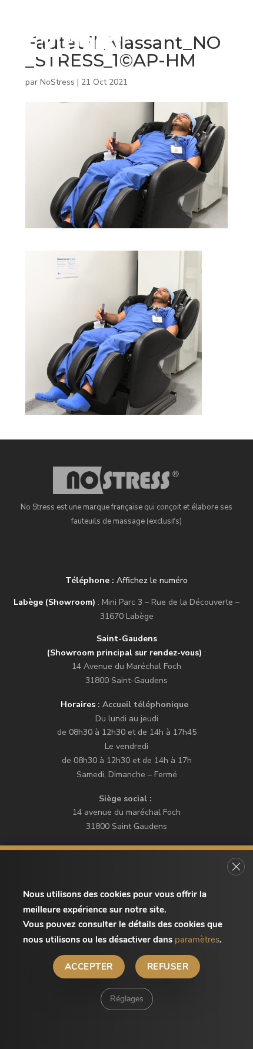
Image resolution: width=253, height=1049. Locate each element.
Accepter (89, 967)
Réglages (127, 998)
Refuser (167, 967)
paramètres (197, 939)
